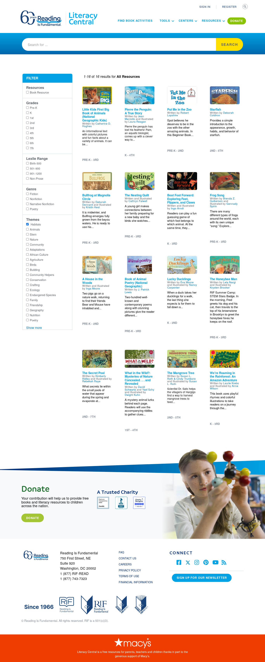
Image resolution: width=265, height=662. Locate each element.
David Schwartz (135, 388)
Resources (211, 21)
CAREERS (125, 564)
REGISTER (229, 7)
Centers (186, 21)
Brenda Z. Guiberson (222, 199)
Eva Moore (187, 282)
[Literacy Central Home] (82, 12)
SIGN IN (204, 7)
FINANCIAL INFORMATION (136, 582)
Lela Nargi (229, 282)
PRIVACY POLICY (130, 570)
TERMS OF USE (131, 576)
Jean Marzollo (134, 117)
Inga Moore (93, 288)
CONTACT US (129, 558)
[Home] (43, 12)
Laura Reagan (137, 121)
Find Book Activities (135, 21)
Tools (165, 21)
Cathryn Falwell (137, 201)
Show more (34, 327)
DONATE (236, 21)
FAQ (121, 552)
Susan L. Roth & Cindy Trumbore (181, 377)
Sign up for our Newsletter (202, 578)
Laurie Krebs (231, 383)
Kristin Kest (93, 207)
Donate (32, 518)
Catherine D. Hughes (96, 124)
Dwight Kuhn (132, 395)
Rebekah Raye (91, 381)
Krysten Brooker (220, 287)
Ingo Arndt (177, 208)
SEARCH (245, 7)
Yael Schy (148, 389)
